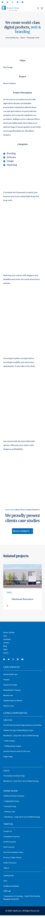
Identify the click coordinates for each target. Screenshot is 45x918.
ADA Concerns (8, 847)
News (5, 649)
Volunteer (7, 639)
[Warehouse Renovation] (22, 576)
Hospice (6, 679)
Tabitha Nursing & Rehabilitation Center (18, 730)
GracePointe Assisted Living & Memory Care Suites (22, 725)
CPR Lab (7, 891)
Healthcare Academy (11, 886)
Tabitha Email (8, 875)
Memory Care (8, 706)
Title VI (6, 868)
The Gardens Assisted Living (13, 776)
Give (5, 636)
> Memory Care (9, 811)
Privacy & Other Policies (12, 857)
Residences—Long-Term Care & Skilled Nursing (20, 735)
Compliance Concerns (11, 836)
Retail (9, 592)
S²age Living (7, 756)
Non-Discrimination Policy (13, 852)
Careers (6, 643)
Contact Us (7, 831)
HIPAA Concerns (9, 842)
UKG (5, 881)
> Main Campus (9, 741)
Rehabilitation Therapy (12, 690)
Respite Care (8, 695)
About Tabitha (8, 632)
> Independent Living (11, 801)
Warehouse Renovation (22, 599)
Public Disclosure (9, 863)
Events (5, 653)
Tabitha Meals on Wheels (12, 700)
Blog (5, 646)
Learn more (10, 509)
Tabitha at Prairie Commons (13, 796)
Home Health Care (10, 674)
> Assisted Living (9, 806)
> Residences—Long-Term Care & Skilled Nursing (21, 817)
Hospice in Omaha (10, 685)
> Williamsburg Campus (12, 746)
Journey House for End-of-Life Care (16, 751)
